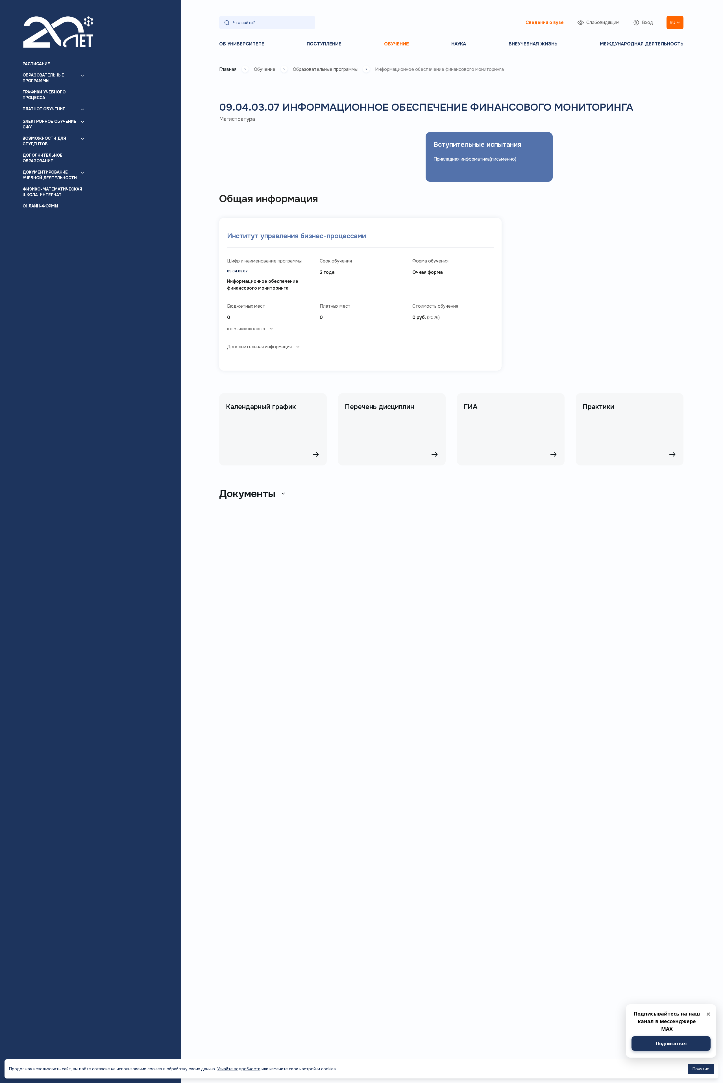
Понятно (700, 1068)
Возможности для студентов (44, 141)
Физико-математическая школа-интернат (52, 192)
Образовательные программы (43, 78)
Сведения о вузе (545, 22)
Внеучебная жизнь (533, 44)
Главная (227, 69)
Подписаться (671, 1043)
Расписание (36, 63)
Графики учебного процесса (44, 94)
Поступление (324, 44)
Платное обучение (44, 108)
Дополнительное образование (42, 158)
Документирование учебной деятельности (50, 175)
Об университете (241, 44)
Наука (458, 44)
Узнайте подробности (238, 1068)
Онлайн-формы (40, 206)
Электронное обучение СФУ (49, 124)
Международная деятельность (641, 44)
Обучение (396, 44)
